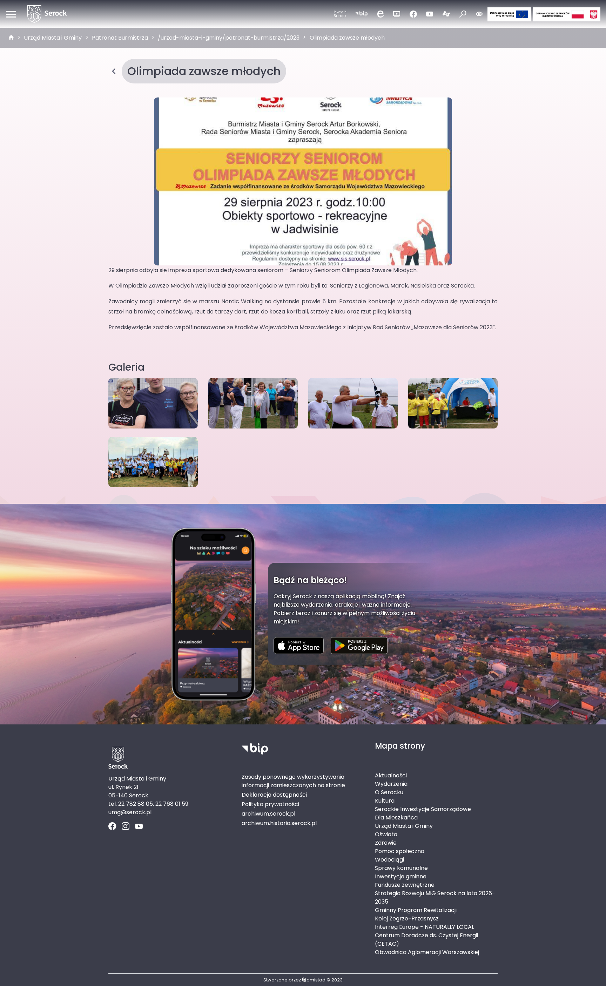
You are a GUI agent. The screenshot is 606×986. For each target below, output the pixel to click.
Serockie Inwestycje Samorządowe (423, 809)
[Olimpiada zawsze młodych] (303, 181)
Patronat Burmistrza (120, 38)
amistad (316, 980)
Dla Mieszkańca (396, 817)
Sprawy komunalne (401, 868)
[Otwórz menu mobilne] (11, 14)
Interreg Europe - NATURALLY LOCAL (424, 927)
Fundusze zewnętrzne (405, 885)
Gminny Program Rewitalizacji (416, 910)
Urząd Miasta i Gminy (53, 38)
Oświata (386, 834)
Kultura (385, 801)
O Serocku (389, 792)
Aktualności (391, 775)
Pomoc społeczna (399, 851)
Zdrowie (386, 843)
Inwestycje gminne (400, 876)
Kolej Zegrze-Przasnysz (407, 918)
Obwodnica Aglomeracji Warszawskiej (427, 952)
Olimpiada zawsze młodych (347, 38)
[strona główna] (11, 38)
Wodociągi (389, 860)
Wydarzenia (391, 784)
